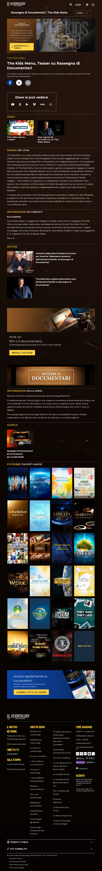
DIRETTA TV (13, 749)
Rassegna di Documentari (28, 12)
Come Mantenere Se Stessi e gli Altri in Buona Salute (62, 766)
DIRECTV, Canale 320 (85, 731)
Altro (9, 238)
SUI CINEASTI (25, 212)
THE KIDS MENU (16, 58)
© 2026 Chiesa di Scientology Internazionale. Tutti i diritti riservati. (32, 855)
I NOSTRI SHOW (37, 727)
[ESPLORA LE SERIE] (17, 483)
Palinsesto (12, 754)
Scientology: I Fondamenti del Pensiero (37, 830)
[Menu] (93, 4)
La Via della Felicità (61, 774)
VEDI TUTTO (84, 646)
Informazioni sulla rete (16, 744)
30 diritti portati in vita (62, 816)
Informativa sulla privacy (18, 865)
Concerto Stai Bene (61, 758)
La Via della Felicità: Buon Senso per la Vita (61, 782)
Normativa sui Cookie (17, 861)
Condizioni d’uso (15, 858)
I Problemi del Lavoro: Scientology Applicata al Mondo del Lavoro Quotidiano (62, 738)
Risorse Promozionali (16, 769)
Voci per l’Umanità (38, 756)
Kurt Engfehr (14, 216)
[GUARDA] (40, 515)
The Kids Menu (57, 12)
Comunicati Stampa (15, 764)
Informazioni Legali (16, 868)
